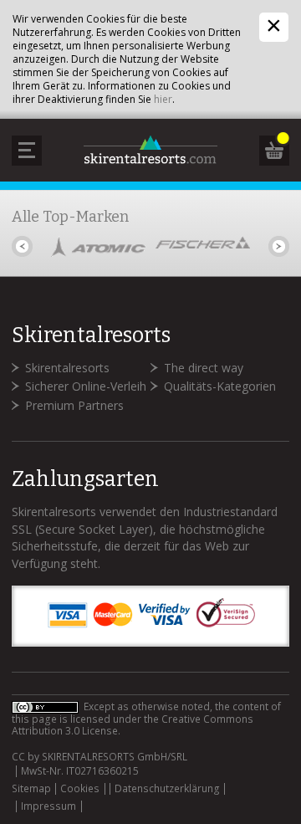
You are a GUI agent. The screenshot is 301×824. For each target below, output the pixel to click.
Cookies (79, 789)
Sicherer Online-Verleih (85, 386)
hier (163, 99)
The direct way (203, 368)
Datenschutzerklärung (167, 789)
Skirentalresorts (67, 368)
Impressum (48, 806)
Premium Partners (74, 405)
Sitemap (31, 789)
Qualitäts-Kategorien (220, 386)
